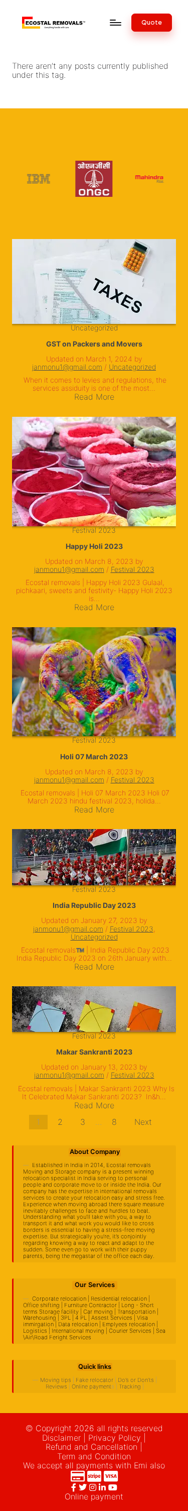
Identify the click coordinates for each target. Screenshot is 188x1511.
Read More (94, 397)
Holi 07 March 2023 (94, 756)
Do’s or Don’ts (136, 1379)
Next (143, 1122)
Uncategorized (94, 327)
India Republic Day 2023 (94, 905)
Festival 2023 (94, 530)
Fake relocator (94, 1379)
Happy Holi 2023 (94, 546)
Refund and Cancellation (91, 1446)
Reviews (56, 1386)
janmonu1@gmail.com (67, 367)
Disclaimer (61, 1437)
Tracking (130, 1386)
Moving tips (55, 1379)
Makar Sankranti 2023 (94, 1052)
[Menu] (115, 22)
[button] (151, 23)
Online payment (91, 1386)
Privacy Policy (114, 1437)
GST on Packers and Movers (94, 343)
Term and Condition (94, 1456)
